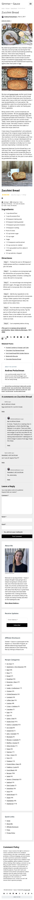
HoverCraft (27, 890)
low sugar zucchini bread (8, 389)
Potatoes (9, 761)
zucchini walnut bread (19, 391)
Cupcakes (10, 709)
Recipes (9, 773)
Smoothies (10, 788)
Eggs (8, 712)
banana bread (13, 94)
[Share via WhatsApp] (25, 337)
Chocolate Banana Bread (13, 359)
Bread (8, 676)
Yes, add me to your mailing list (13, 532)
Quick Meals (10, 770)
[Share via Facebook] (8, 337)
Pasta (8, 749)
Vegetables (10, 801)
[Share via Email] (21, 337)
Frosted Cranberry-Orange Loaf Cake (17, 347)
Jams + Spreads (11, 734)
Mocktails (10, 737)
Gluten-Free (10, 721)
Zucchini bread (9, 391)
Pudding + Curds (12, 767)
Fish (8, 715)
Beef (8, 670)
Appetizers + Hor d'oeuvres (15, 667)
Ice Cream (10, 728)
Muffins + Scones (12, 743)
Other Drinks (11, 746)
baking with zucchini (25, 386)
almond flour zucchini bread (12, 386)
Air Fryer (9, 664)
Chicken (9, 691)
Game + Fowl (11, 718)
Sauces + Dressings (13, 779)
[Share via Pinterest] (18, 337)
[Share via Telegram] (28, 337)
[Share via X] (11, 337)
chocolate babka (23, 114)
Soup (8, 791)
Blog (8, 673)
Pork (8, 758)
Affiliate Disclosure (12, 827)
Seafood (9, 782)
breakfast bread (6, 388)
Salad (8, 776)
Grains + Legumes (12, 725)
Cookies (9, 703)
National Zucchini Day (21, 389)
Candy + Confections (13, 688)
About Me (10, 824)
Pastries (9, 752)
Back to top (17, 897)
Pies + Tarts (10, 755)
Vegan (8, 798)
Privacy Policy (11, 833)
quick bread (18, 59)
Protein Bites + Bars (13, 764)
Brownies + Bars (12, 682)
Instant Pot (10, 731)
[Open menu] (30, 4)
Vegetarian (10, 804)
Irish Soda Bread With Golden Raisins (17, 353)
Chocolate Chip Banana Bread (15, 350)
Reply (3, 411)
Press (8, 830)
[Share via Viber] (6, 338)
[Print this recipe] (17, 198)
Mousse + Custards (12, 740)
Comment (5, 495)
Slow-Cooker (10, 785)
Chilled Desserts (12, 694)
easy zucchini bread (16, 388)
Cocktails (9, 697)
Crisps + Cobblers (12, 706)
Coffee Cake (10, 700)
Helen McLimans (26, 388)
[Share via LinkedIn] (15, 337)
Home (8, 821)
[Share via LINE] (3, 338)
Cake (8, 685)
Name (4, 517)
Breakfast (10, 679)
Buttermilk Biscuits (12, 356)
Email (4, 524)
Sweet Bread (10, 794)
